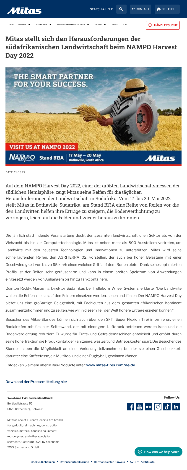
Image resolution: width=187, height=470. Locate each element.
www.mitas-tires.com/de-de (110, 365)
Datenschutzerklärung (74, 462)
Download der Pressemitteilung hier (36, 382)
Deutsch (168, 9)
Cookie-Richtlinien (43, 462)
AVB (132, 462)
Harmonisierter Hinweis (109, 462)
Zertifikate (147, 462)
